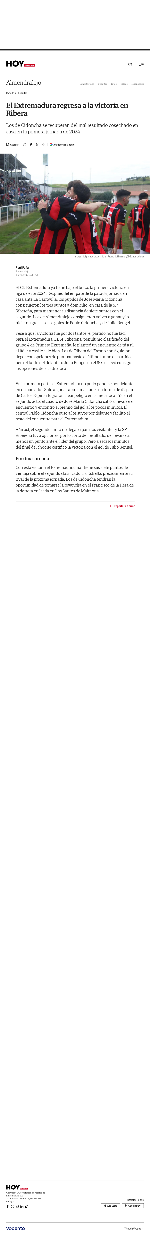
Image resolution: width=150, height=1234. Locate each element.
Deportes (102, 83)
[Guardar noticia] (12, 144)
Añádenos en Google (64, 144)
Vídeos (124, 83)
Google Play (134, 1205)
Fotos (114, 83)
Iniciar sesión (130, 64)
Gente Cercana (87, 83)
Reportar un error (124, 506)
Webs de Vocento (132, 1228)
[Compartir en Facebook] (31, 144)
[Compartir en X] (37, 144)
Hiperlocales (137, 83)
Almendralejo (23, 82)
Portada (10, 93)
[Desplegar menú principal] (141, 64)
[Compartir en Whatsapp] (24, 144)
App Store (112, 1205)
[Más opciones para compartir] (43, 144)
